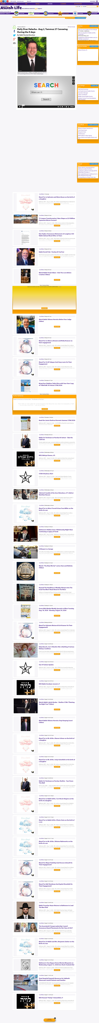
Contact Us (95, 3)
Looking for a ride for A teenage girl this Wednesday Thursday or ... (87, 171)
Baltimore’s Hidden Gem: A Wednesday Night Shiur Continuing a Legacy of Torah (56, 530)
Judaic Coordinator (82, 94)
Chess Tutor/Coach (82, 130)
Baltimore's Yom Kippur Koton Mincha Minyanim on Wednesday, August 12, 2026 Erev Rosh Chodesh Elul (56, 964)
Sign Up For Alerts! (70, 17)
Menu (94, 1)
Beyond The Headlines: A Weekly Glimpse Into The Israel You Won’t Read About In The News (55, 588)
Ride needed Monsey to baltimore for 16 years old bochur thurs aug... (87, 174)
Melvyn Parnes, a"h (82, 50)
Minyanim (50, 3)
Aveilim (95, 46)
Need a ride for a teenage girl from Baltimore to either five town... (86, 168)
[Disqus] (44, 136)
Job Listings (81, 85)
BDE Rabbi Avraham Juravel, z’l (49, 684)
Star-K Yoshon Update (46, 665)
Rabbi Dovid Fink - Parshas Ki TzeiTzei (51, 252)
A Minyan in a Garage (46, 549)
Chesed (15, 3)
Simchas (37, 3)
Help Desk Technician (83, 89)
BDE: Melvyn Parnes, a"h (47, 455)
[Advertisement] (44, 114)
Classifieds (63, 3)
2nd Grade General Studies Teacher (86, 91)
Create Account (20, 1)
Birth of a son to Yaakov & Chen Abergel (87, 29)
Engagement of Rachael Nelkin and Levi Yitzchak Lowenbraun (87, 38)
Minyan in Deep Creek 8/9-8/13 (85, 128)
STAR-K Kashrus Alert (46, 474)
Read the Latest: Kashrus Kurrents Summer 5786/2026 (57, 420)
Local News (41, 194)
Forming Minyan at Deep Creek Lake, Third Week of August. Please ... (87, 177)
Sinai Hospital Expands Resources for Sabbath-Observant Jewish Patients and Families (54, 979)
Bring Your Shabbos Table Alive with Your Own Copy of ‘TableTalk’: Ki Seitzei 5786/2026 (56, 384)
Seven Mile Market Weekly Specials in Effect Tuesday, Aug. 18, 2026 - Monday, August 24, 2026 (56, 609)
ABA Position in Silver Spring (85, 135)
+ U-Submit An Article (80, 17)
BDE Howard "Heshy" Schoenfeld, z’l (51, 998)
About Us (29, 1)
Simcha (95, 26)
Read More (57, 204)
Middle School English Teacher (85, 96)
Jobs (26, 3)
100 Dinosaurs (81, 133)
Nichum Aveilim (78, 3)
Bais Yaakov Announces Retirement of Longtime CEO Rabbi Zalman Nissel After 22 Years (56, 235)
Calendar (3, 3)
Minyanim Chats (82, 132)
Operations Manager (83, 93)
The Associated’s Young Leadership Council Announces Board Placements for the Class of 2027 (56, 927)
